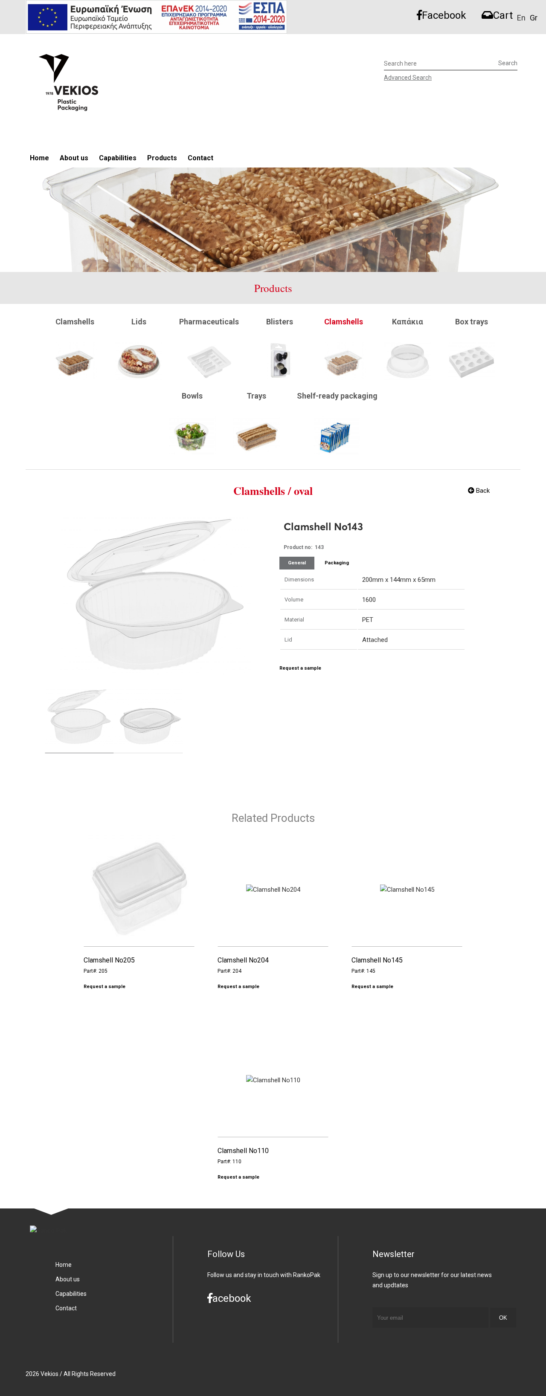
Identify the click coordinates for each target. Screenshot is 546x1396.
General (297, 563)
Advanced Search (408, 77)
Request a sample (300, 668)
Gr (533, 17)
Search (507, 63)
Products (162, 158)
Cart (503, 15)
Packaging (337, 563)
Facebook (444, 15)
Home (39, 158)
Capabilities (117, 158)
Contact (200, 158)
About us (74, 158)
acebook (231, 1298)
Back (482, 490)
